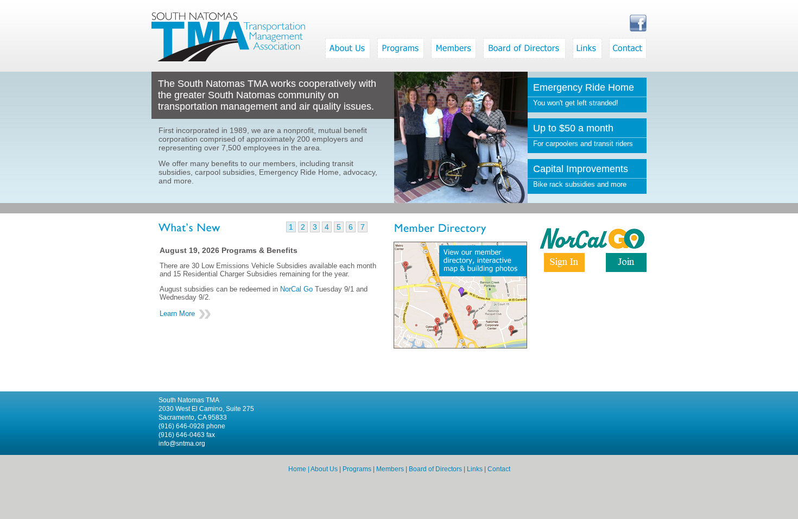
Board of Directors (435, 469)
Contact (498, 469)
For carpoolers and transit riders (583, 135)
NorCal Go (296, 289)
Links (475, 469)
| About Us (322, 469)
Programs (357, 469)
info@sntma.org (182, 443)
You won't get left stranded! (583, 94)
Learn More (177, 313)
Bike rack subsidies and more (580, 175)
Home (297, 469)
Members (390, 469)
